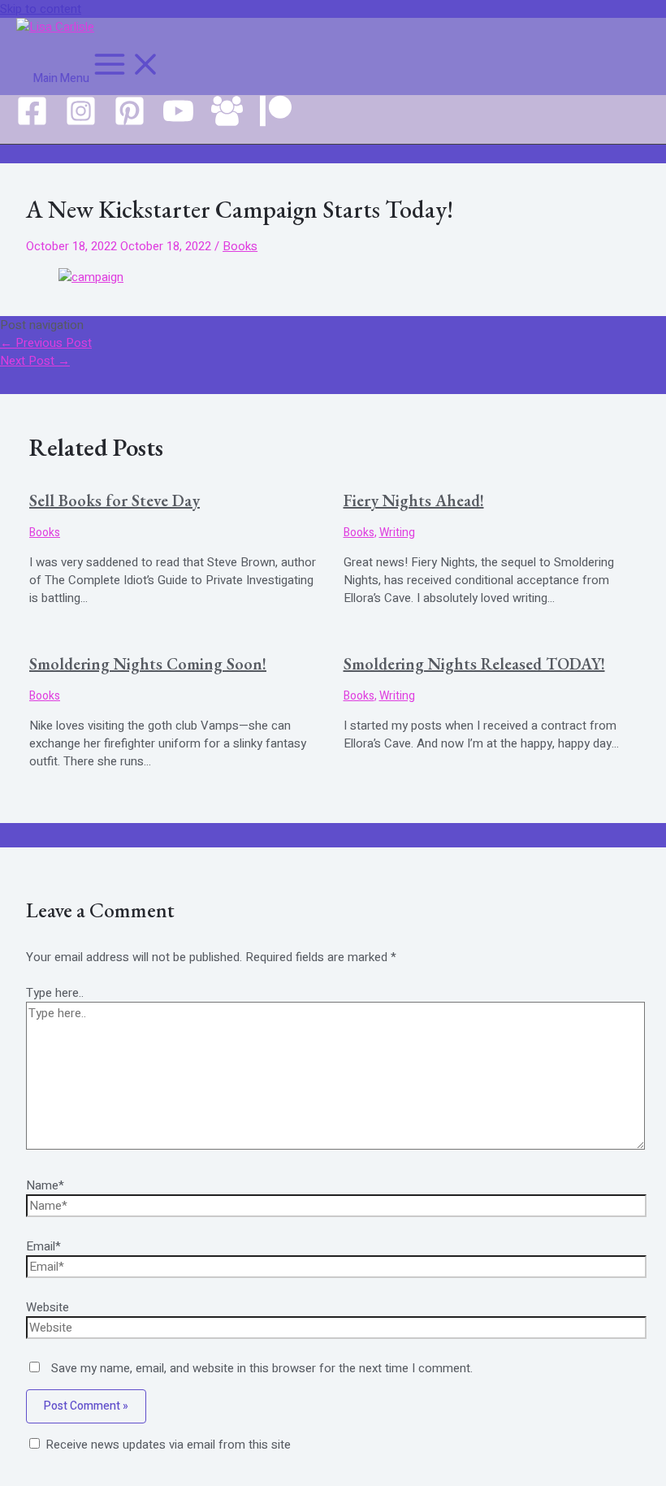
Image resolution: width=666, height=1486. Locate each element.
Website (47, 1307)
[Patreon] (276, 123)
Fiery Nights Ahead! (414, 500)
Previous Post (46, 343)
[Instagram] (81, 123)
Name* (45, 1185)
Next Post (35, 361)
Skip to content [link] (40, 9)
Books (240, 246)
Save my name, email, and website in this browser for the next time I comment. (262, 1368)
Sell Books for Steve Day (114, 500)
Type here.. (55, 993)
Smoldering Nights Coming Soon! (147, 663)
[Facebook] (32, 123)
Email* (43, 1246)
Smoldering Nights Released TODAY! (474, 663)
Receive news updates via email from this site (166, 1445)
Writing (397, 532)
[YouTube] (178, 123)
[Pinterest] (129, 123)
